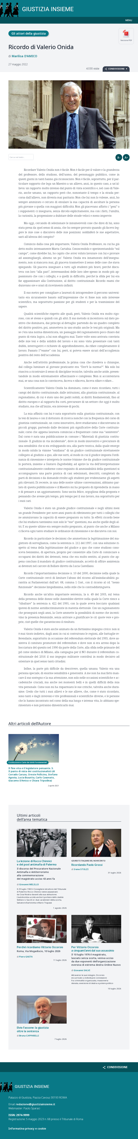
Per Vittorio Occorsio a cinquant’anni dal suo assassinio (92, 949)
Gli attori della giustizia (28, 33)
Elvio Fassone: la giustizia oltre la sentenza (33, 1029)
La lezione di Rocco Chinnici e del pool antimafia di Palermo (37, 862)
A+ (126, 157)
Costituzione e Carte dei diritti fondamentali (27, 762)
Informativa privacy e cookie (27, 1128)
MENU (128, 20)
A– (118, 157)
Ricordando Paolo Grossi (86, 865)
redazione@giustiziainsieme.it (35, 1104)
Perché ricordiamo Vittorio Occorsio (40, 947)
